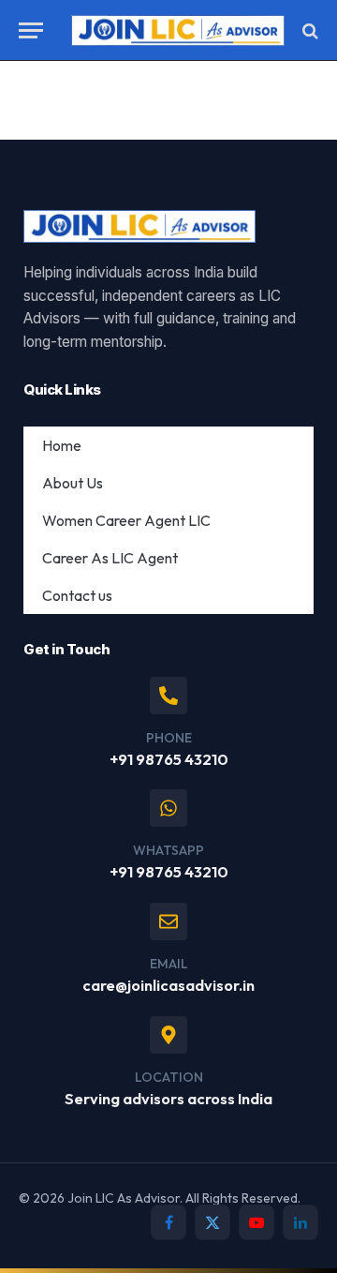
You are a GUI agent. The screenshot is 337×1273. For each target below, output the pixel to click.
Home (61, 445)
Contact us (77, 595)
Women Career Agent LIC (126, 520)
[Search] (308, 30)
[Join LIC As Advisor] (178, 30)
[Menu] (31, 30)
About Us (72, 482)
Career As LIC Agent (110, 557)
